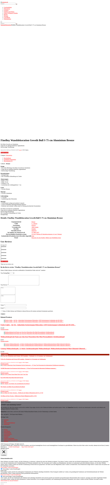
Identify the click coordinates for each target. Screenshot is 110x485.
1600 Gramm (35, 227)
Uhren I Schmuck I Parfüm (11, 13)
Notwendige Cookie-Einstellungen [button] (9, 467)
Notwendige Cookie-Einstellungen (11, 469)
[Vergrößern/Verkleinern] (6, 482)
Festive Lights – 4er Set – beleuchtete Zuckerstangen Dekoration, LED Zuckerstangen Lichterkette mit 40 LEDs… (38, 325)
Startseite (3, 25)
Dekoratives (7, 8)
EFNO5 (34, 225)
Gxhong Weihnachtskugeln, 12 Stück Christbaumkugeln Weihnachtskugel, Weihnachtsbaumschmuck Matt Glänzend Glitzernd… (43, 348)
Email (3, 308)
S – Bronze (34, 223)
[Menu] (1, 22)
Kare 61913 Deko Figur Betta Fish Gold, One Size (12, 377)
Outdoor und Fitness (9, 11)
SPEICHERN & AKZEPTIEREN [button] (9, 480)
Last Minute (7, 17)
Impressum (6, 424)
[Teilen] (3, 482)
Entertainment (7, 19)
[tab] (56, 158)
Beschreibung (7, 158)
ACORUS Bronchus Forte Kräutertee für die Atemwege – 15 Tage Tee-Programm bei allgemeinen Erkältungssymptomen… (28, 368)
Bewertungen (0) (8, 161)
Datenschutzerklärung (9, 422)
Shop (5, 421)
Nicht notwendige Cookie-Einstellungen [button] (11, 474)
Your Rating (4, 273)
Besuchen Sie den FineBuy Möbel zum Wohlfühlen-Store (46, 237)
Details (20, 362)
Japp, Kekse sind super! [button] (28, 447)
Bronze (33, 222)
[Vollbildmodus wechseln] (4, 482)
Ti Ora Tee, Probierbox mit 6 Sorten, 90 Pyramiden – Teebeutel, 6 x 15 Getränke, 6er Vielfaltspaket (23, 359)
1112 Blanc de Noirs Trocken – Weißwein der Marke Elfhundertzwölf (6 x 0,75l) (19, 396)
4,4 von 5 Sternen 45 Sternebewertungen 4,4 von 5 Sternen (47, 234)
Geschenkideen (8, 7)
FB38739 (34, 230)
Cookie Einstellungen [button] (14, 447)
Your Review (4, 285)
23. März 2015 (35, 232)
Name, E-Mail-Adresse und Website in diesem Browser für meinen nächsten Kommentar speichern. (28, 311)
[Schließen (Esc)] (1, 482)
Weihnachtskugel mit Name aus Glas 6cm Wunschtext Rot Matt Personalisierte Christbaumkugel (33, 337)
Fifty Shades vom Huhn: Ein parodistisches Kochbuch (13, 386)
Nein (33, 236)
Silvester (6, 16)
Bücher (6, 14)
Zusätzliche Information (10, 159)
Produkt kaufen (4, 152)
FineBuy (34, 229)
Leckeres (6, 10)
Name (3, 305)
